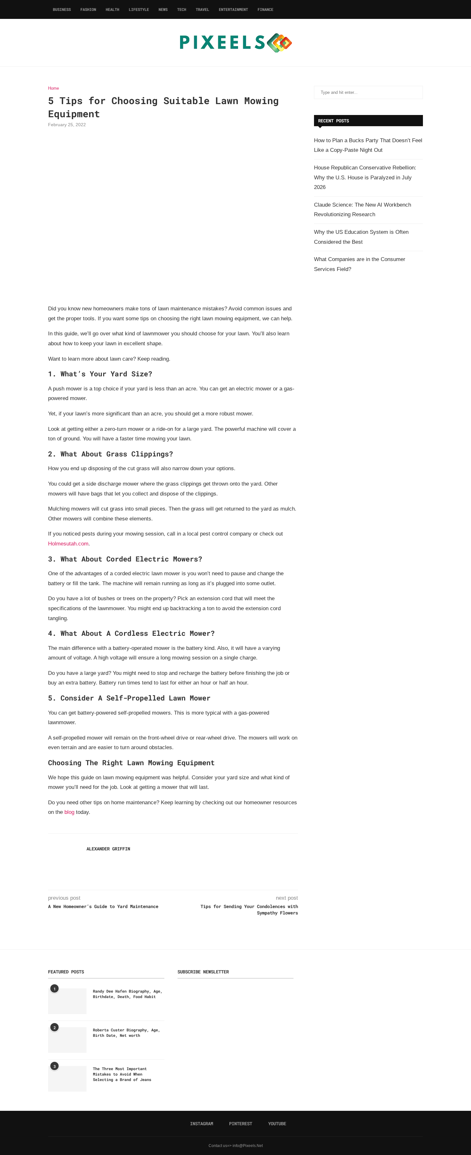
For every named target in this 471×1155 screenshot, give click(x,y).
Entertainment (233, 9)
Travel (202, 9)
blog (69, 812)
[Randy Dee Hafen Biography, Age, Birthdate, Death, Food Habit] (67, 1001)
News (163, 9)
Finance (265, 9)
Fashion (88, 9)
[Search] (420, 9)
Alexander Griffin (108, 849)
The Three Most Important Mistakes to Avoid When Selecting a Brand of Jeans (122, 1074)
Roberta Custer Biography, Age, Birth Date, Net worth (126, 1032)
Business (62, 9)
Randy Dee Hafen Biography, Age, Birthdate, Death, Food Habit (127, 993)
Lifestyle (139, 9)
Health (112, 9)
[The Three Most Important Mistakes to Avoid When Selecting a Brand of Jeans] (67, 1079)
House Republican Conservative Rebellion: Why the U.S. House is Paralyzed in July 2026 (365, 177)
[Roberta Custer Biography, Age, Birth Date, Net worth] (67, 1040)
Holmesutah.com (68, 544)
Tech (181, 9)
